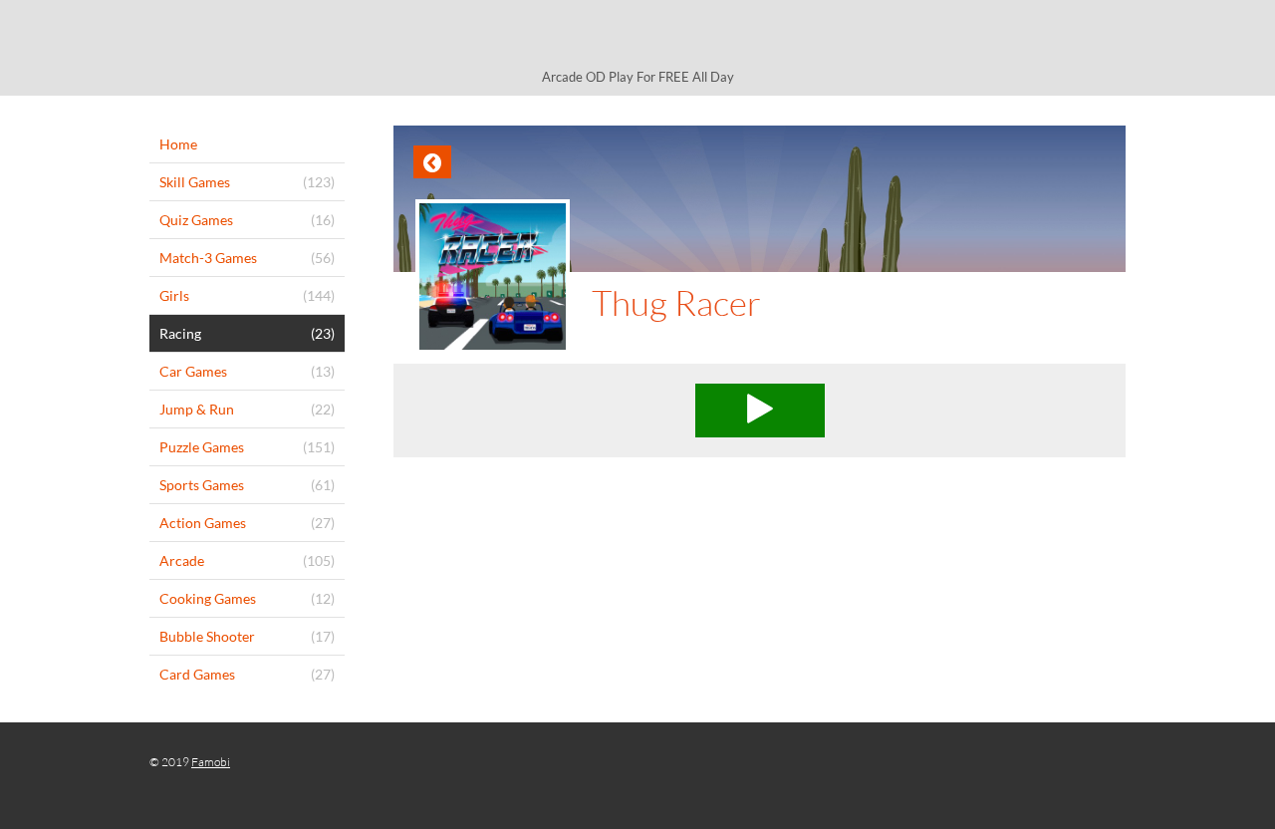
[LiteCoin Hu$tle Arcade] (637, 37)
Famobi (210, 761)
